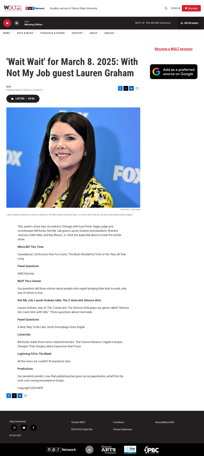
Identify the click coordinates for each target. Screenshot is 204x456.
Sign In (175, 8)
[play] (7, 23)
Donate (193, 8)
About (94, 33)
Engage (109, 33)
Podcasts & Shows (52, 33)
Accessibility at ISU (164, 422)
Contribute (118, 422)
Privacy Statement (122, 429)
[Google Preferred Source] (173, 71)
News (6, 33)
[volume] (16, 23)
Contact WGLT (78, 422)
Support (77, 33)
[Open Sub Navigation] (12, 33)
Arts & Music (25, 33)
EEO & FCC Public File (81, 429)
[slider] (21, 23)
